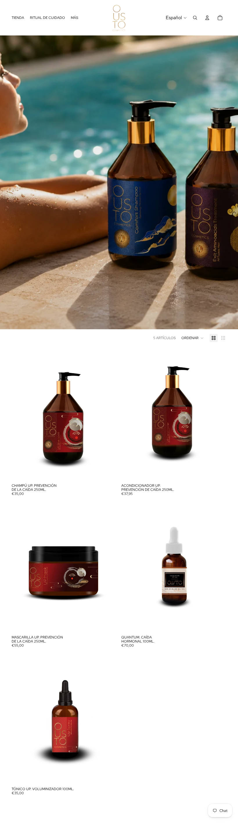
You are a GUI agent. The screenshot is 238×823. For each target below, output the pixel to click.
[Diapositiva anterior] (20, 414)
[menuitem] (74, 17)
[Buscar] (195, 17)
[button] (192, 338)
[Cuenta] (207, 17)
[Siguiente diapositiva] (108, 414)
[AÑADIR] (107, 471)
